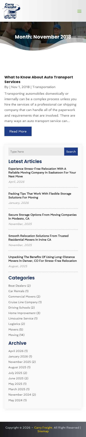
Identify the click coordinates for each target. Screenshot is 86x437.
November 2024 (19, 394)
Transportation (43, 87)
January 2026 (18, 356)
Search (71, 151)
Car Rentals (16, 291)
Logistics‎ (14, 323)
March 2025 (16, 389)
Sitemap (43, 431)
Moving (13, 334)
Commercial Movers (22, 296)
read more (18, 131)
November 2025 (19, 361)
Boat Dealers (17, 285)
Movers (13, 329)
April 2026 (16, 351)
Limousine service (20, 318)
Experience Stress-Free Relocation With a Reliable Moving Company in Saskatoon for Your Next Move (42, 172)
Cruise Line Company (23, 302)
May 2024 (15, 400)
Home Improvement (22, 313)
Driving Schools (19, 307)
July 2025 (15, 372)
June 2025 (16, 378)
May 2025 (15, 383)
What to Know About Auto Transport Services (38, 79)
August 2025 (17, 367)
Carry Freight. (43, 427)
